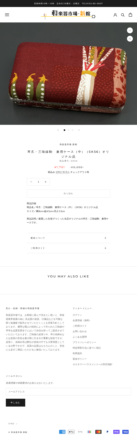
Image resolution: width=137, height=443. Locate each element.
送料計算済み (63, 172)
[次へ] (79, 130)
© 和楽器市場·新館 (17, 432)
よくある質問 (80, 336)
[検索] (123, 14)
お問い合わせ (80, 331)
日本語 (11, 424)
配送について (38, 238)
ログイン (77, 315)
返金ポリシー (80, 358)
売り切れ (68, 193)
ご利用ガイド (38, 248)
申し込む (15, 402)
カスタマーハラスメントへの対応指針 (92, 364)
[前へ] (57, 130)
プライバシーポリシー (84, 342)
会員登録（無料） (82, 320)
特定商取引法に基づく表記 (87, 347)
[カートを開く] (130, 15)
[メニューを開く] (7, 14)
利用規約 (77, 353)
